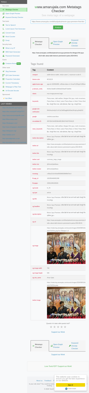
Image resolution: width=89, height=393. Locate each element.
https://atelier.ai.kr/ (8, 135)
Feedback (47, 380)
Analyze (58, 27)
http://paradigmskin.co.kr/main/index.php (14, 142)
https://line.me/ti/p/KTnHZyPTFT (13, 111)
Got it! (70, 385)
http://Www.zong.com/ (9, 119)
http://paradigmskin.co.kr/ (11, 138)
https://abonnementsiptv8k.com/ (13, 115)
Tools (4, 2)
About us (39, 380)
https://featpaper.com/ (9, 123)
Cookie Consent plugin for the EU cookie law (70, 388)
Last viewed (6, 104)
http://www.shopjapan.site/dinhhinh (14, 127)
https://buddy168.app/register (12, 108)
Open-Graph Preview (58, 43)
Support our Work (58, 332)
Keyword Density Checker (74, 43)
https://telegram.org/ (9, 131)
